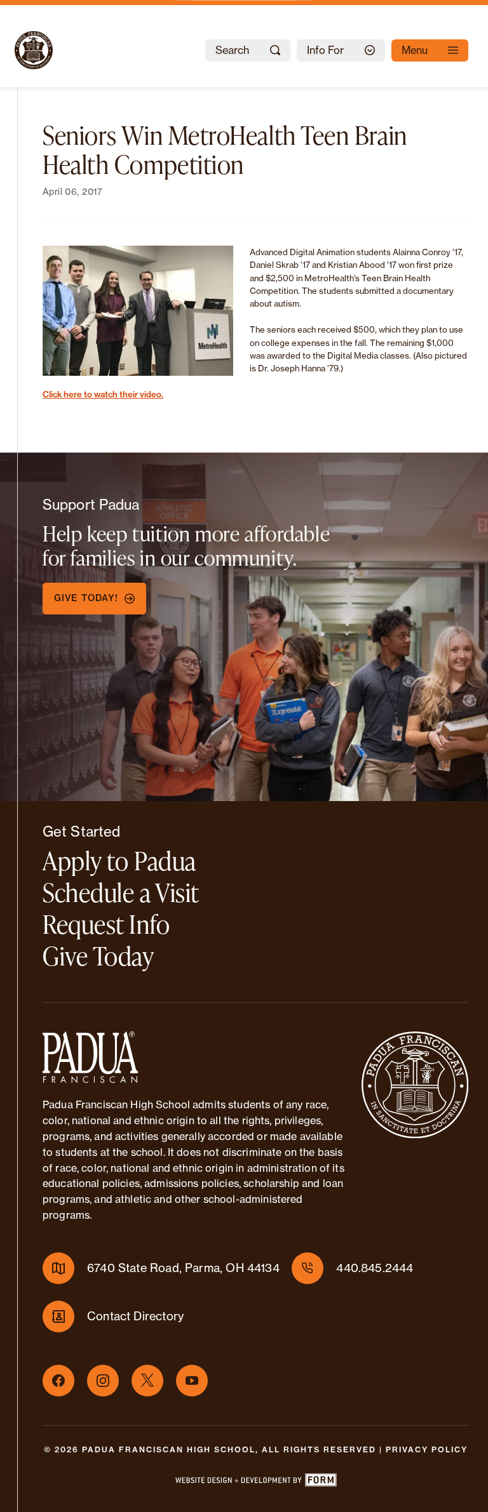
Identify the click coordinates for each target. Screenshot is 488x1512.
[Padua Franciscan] (22, 50)
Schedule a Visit (121, 892)
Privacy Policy (427, 1449)
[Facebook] (58, 1380)
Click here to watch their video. (103, 394)
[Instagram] (103, 1380)
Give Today (98, 955)
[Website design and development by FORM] (255, 1482)
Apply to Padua (119, 860)
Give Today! (86, 598)
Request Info (106, 923)
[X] (147, 1380)
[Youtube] (192, 1380)
